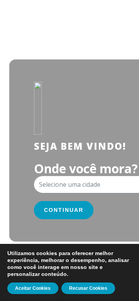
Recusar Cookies (88, 288)
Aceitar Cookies (33, 288)
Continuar (63, 210)
